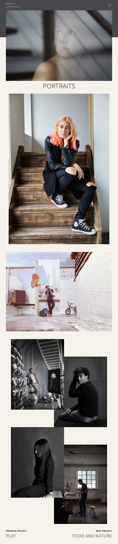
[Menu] (109, 5)
